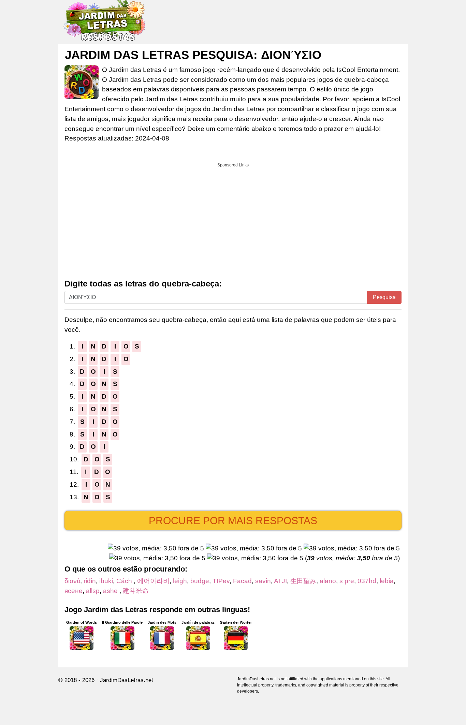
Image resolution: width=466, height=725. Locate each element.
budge (199, 581)
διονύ (72, 581)
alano (328, 581)
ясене (73, 590)
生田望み (303, 581)
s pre (346, 581)
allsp (93, 590)
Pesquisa (384, 297)
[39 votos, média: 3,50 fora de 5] (156, 548)
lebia (387, 581)
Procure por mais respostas (233, 520)
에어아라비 (153, 581)
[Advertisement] (233, 218)
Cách (125, 581)
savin (263, 581)
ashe (111, 590)
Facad (242, 581)
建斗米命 (139, 590)
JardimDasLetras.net (126, 680)
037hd (367, 581)
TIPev (221, 581)
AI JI (280, 581)
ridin (90, 581)
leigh (180, 581)
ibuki (106, 581)
